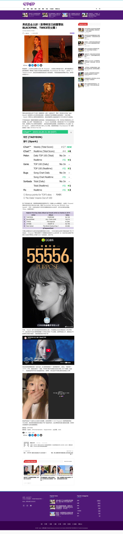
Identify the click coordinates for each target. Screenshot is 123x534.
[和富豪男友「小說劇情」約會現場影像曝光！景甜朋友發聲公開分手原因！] (85, 15)
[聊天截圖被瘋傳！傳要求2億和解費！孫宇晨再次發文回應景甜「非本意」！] (45, 15)
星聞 (28, 9)
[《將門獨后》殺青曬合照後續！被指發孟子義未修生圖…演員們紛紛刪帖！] (81, 69)
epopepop (85, 528)
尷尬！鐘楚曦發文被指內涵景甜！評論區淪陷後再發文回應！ (74, 15)
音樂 (39, 9)
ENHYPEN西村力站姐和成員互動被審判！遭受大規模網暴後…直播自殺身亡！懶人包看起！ (92, 30)
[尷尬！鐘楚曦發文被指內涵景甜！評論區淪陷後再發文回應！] (65, 15)
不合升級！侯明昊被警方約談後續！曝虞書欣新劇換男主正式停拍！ (92, 73)
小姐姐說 (51, 9)
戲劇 (32, 9)
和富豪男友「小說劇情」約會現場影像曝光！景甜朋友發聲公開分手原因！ (94, 15)
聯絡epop (57, 9)
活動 (47, 9)
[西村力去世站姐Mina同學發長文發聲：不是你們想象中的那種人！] (81, 50)
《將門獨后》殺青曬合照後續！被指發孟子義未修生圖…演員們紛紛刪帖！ (92, 68)
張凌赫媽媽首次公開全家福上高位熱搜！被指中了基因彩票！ (92, 79)
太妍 (26, 432)
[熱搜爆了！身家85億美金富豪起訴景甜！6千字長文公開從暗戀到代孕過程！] (81, 43)
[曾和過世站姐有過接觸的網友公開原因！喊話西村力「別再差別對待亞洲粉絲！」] (81, 37)
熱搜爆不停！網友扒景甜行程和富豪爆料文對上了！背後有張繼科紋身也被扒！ (92, 55)
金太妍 (33, 432)
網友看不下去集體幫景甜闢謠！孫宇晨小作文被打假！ (34, 14)
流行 (78, 515)
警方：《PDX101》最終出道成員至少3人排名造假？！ (35, 452)
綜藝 (35, 9)
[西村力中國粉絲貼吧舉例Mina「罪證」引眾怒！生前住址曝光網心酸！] (81, 85)
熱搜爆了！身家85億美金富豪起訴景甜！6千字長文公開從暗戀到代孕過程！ (92, 43)
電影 (43, 9)
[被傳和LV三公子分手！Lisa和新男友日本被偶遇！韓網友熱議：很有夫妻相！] (81, 62)
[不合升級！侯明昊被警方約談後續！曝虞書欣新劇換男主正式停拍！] (81, 74)
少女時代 (29, 432)
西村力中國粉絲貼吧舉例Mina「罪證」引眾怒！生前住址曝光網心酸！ (92, 84)
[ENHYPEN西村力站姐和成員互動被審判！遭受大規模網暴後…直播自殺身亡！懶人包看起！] (81, 30)
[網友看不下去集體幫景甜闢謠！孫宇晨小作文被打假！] (25, 15)
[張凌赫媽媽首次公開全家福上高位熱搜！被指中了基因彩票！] (81, 80)
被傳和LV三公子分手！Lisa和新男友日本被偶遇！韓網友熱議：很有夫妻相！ (92, 62)
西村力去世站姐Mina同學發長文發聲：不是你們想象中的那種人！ (91, 49)
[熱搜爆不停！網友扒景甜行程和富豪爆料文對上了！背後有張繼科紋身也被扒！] (81, 55)
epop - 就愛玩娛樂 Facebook (28, 501)
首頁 (24, 9)
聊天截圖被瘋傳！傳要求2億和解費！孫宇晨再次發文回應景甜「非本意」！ (55, 15)
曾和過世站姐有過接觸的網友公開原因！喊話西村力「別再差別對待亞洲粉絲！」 (92, 37)
